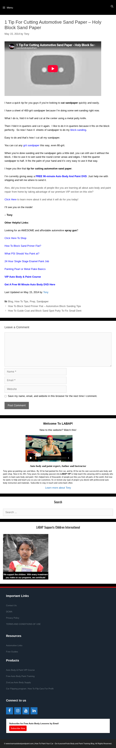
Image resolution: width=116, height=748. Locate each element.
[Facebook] (9, 710)
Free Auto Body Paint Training (20, 676)
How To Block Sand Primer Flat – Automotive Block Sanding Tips (44, 306)
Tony (45, 292)
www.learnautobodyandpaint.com (19, 744)
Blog (10, 301)
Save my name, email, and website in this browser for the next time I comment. (52, 396)
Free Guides (12, 651)
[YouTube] (25, 710)
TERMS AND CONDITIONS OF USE (23, 624)
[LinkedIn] (34, 710)
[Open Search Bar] (112, 6)
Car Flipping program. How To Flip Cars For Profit (29, 688)
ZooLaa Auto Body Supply (18, 682)
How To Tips (21, 301)
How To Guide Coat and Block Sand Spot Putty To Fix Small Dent (44, 310)
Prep (32, 301)
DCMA (9, 611)
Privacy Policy (12, 618)
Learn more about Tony (58, 487)
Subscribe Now (18, 728)
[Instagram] (17, 710)
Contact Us (11, 605)
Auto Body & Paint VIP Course (20, 670)
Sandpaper (43, 301)
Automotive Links (14, 645)
